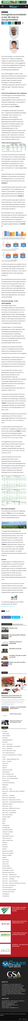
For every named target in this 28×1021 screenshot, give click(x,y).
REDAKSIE (4, 842)
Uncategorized (5, 893)
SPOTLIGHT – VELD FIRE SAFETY (10, 881)
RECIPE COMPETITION (7, 840)
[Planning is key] (5, 629)
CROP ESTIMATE (6, 735)
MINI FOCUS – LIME (7, 789)
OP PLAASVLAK (6, 834)
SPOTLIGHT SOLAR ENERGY (9, 885)
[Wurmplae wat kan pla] (5, 650)
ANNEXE (4, 729)
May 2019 (7, 611)
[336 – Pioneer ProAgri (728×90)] (14, 2)
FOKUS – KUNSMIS (6, 761)
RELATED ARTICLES (6, 624)
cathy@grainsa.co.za (14, 1007)
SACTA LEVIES (5, 861)
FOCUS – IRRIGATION (7, 748)
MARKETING (5, 784)
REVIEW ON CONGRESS (7, 851)
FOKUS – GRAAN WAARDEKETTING (10, 759)
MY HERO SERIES (6, 817)
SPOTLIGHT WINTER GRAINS (9, 889)
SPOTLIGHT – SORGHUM (8, 879)
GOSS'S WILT (5, 763)
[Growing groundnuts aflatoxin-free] (5, 636)
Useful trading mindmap (15, 713)
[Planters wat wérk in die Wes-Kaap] (5, 663)
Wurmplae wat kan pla (15, 648)
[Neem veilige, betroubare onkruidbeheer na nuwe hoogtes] (5, 910)
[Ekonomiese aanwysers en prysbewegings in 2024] (5, 722)
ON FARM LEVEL (8, 9)
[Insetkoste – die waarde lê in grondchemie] (5, 949)
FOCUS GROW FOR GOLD (8, 752)
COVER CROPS (5, 733)
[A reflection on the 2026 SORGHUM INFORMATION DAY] (5, 708)
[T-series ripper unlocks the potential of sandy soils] (5, 937)
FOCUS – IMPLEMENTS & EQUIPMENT (11, 746)
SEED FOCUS (5, 864)
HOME (20, 1019)
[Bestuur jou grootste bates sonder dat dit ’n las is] (5, 925)
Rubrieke (4, 857)
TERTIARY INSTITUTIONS (8, 891)
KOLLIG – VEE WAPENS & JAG (9, 776)
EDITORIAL (5, 737)
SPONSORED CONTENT (8, 870)
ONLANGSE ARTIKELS (7, 829)
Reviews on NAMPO (7, 855)
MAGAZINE (25, 1019)
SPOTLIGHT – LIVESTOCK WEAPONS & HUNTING (14, 883)
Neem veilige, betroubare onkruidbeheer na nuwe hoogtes (19, 909)
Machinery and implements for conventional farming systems (11, 696)
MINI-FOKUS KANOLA (7, 814)
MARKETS (4, 787)
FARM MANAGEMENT (7, 740)
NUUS (3, 823)
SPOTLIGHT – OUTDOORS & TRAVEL (11, 876)
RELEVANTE (5, 846)
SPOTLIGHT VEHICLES (7, 887)
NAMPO (4, 819)
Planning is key (13, 628)
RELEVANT (4, 844)
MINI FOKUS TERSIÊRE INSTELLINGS (11, 808)
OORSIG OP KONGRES (7, 832)
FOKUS (4, 757)
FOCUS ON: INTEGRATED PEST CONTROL (12, 755)
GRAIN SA (4, 767)
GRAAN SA (4, 765)
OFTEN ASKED (5, 825)
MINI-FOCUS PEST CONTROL (9, 810)
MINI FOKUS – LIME (7, 806)
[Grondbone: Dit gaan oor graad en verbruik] (5, 657)
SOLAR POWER (5, 866)
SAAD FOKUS (5, 859)
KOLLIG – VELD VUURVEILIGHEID (10, 778)
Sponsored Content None (8, 872)
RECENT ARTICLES (6, 838)
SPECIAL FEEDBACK (7, 868)
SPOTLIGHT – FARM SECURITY (9, 874)
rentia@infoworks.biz (10, 1003)
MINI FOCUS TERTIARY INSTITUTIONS (11, 799)
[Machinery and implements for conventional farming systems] (14, 685)
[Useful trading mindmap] (5, 715)
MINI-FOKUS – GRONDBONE (9, 812)
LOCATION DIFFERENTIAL (8, 782)
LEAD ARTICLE (5, 780)
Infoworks (2, 1015)
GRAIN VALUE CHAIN (7, 770)
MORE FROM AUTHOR (18, 624)
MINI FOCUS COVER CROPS (8, 797)
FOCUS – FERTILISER (7, 744)
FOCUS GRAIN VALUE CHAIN (9, 750)
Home (2, 9)
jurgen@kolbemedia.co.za (11, 1004)
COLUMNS (4, 731)
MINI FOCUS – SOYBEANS (8, 795)
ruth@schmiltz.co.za (6, 1006)
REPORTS (4, 849)
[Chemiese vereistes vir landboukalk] (5, 643)
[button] (26, 6)
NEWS (3, 821)
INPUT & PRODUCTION (7, 774)
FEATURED (4, 742)
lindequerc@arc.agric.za (8, 606)
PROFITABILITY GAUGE (7, 836)
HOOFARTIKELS (6, 772)
